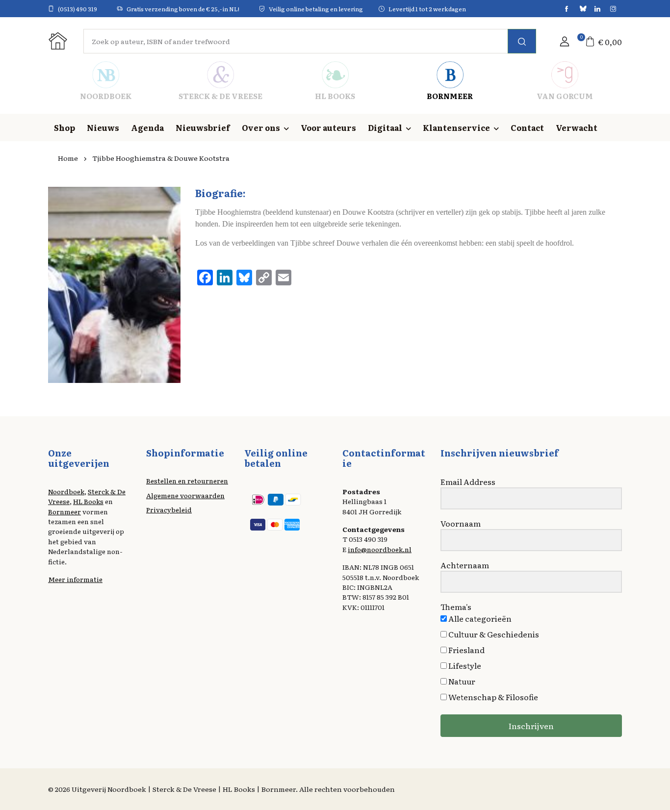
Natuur (461, 681)
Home (68, 158)
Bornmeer (64, 511)
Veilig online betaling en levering (316, 8)
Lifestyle (464, 665)
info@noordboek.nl (380, 549)
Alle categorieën (479, 618)
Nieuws (103, 127)
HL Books (88, 501)
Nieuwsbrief (203, 127)
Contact (527, 127)
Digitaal (385, 127)
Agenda (147, 127)
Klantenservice (456, 127)
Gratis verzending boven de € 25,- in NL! (183, 8)
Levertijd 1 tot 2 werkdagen (427, 8)
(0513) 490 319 (77, 8)
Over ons (261, 127)
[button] (564, 41)
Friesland (466, 650)
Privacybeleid (169, 509)
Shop (64, 127)
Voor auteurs (328, 127)
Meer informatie (75, 579)
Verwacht (576, 127)
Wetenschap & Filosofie (492, 697)
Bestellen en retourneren (187, 480)
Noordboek (66, 491)
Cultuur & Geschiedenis (493, 634)
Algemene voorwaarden (185, 495)
